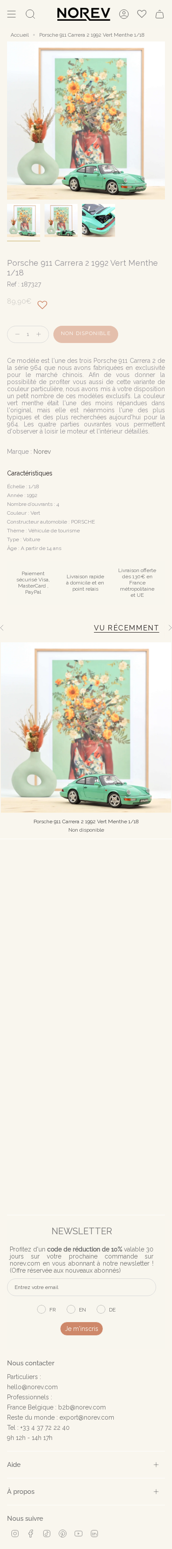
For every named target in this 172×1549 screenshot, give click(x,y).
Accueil (20, 35)
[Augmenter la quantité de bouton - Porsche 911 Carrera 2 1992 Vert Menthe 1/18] (40, 334)
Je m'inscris (81, 1328)
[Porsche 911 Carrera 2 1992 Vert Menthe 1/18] (86, 727)
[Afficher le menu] (11, 14)
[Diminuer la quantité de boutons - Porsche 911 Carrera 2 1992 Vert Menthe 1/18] (15, 334)
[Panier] (159, 14)
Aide (14, 1464)
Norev (42, 451)
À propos (20, 1491)
